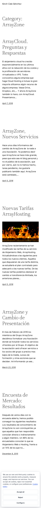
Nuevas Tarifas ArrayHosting (17, 211)
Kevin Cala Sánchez (11, 4)
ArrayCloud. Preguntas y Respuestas (15, 47)
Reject (20, 497)
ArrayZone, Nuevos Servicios (20, 134)
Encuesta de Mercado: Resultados (15, 400)
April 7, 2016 (7, 103)
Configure (20, 503)
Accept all (20, 492)
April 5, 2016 (7, 180)
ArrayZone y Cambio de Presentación (15, 317)
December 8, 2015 (10, 453)
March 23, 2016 (9, 367)
